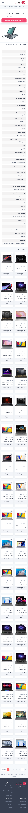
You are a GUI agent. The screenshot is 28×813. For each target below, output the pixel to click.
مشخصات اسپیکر (21, 180)
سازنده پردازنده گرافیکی (19, 125)
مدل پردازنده (22, 71)
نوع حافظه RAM (21, 105)
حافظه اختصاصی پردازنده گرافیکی (17, 139)
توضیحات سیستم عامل (20, 234)
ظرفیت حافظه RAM (20, 98)
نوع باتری (23, 207)
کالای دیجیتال (21, 6)
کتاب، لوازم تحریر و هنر (8, 791)
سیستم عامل (22, 227)
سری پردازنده (22, 65)
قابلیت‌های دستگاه (21, 173)
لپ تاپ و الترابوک (8, 6)
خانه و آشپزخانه (22, 804)
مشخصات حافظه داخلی (19, 119)
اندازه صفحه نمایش (20, 146)
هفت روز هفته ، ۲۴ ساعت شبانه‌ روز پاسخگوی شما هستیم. (13, 775)
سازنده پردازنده (21, 58)
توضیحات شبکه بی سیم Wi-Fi (18, 186)
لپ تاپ (15, 6)
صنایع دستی (9, 795)
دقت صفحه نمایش (20, 159)
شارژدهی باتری (21, 220)
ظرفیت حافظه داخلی (20, 112)
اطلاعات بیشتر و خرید (20, 274)
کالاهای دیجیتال (9, 801)
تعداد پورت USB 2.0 (20, 200)
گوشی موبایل (9, 804)
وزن (24, 51)
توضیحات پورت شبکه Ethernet (18, 193)
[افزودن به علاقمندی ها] (25, 254)
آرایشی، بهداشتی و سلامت (8, 787)
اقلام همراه (22, 240)
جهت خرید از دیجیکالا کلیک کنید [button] (13, 20)
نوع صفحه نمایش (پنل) (19, 153)
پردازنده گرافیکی (21, 132)
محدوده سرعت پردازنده (19, 78)
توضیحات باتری (21, 213)
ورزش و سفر (23, 807)
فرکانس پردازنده (21, 85)
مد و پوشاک (23, 801)
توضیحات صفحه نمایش (19, 166)
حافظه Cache (22, 92)
